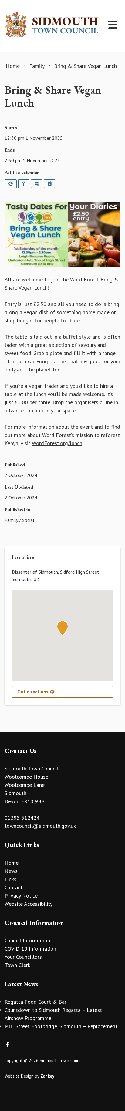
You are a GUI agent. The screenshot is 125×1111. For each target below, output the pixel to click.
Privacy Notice (21, 895)
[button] (62, 628)
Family (11, 520)
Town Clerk (17, 965)
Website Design (19, 1076)
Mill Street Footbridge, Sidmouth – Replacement (61, 1026)
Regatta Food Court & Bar (35, 1001)
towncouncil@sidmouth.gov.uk (40, 825)
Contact (13, 887)
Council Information (27, 940)
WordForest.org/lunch (57, 443)
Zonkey (47, 1076)
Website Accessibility (28, 903)
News (11, 871)
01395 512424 (22, 817)
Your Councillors (23, 956)
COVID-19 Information (30, 948)
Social (28, 520)
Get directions (33, 692)
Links (10, 879)
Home (12, 862)
